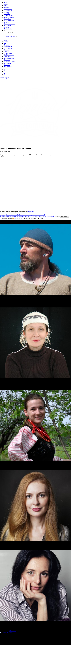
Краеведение (14, 216)
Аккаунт (6, 2)
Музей (21, 216)
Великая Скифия (9, 20)
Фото (36, 216)
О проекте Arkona (9, 24)
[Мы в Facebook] (4, 71)
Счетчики (7, 27)
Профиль (6, 7)
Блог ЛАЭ (7, 14)
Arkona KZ (12, 631)
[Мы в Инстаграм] (4, 73)
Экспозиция (42, 216)
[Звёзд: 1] (13, 218)
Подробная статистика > (16, 644)
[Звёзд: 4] (19, 218)
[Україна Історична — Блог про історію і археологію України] (34, 144)
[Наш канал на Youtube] (4, 69)
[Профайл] (35, 259)
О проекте (7, 22)
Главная (6, 12)
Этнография (50, 216)
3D (1, 216)
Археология (6, 216)
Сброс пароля (8, 10)
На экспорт (7, 25)
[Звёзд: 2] (15, 218)
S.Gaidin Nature (8, 15)
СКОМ (32, 216)
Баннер (6, 4)
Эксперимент (8, 29)
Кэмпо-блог (7, 19)
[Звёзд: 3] (17, 218)
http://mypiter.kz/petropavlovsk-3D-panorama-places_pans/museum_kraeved (22, 215)
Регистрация (8, 9)
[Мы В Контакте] (4, 74)
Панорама (26, 216)
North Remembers (9, 17)
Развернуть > (64, 216)
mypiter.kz (31, 211)
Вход (5, 5)
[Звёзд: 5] (21, 218)
